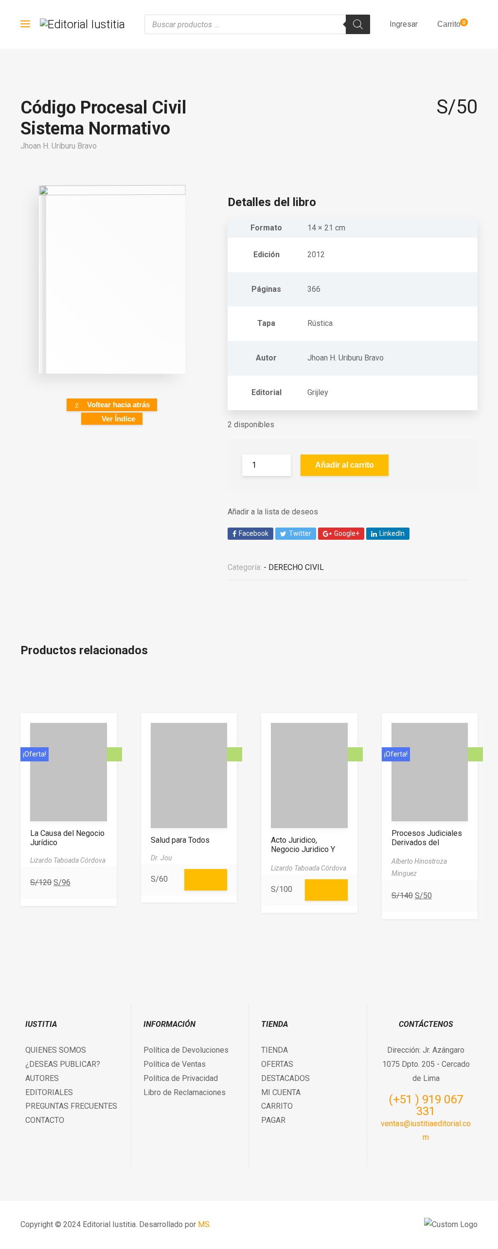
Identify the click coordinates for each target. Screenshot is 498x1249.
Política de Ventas (174, 1064)
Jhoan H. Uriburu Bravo (58, 146)
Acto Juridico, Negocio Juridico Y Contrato (303, 849)
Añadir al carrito (344, 465)
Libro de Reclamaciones (184, 1092)
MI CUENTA (281, 1092)
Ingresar (404, 24)
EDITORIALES (49, 1092)
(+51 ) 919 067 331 (426, 1105)
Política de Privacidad (180, 1078)
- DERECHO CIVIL (294, 567)
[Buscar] (358, 24)
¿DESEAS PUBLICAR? (62, 1064)
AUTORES (42, 1078)
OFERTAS (277, 1064)
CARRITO (277, 1106)
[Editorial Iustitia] (82, 24)
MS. (204, 1224)
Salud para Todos (180, 840)
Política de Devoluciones (186, 1050)
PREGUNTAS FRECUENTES (71, 1106)
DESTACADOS (285, 1078)
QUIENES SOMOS (55, 1050)
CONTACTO (44, 1120)
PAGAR (273, 1120)
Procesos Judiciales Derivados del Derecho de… (426, 842)
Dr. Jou (161, 858)
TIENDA (274, 1050)
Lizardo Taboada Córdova (68, 860)
